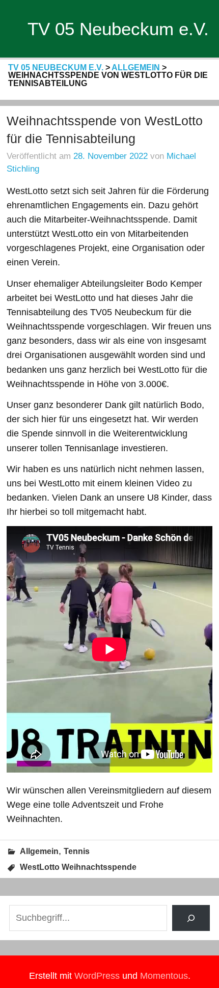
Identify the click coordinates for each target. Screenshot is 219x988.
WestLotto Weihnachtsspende (78, 867)
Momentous (164, 976)
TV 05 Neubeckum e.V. (118, 29)
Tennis (77, 851)
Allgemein (39, 851)
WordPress (97, 976)
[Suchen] (191, 918)
